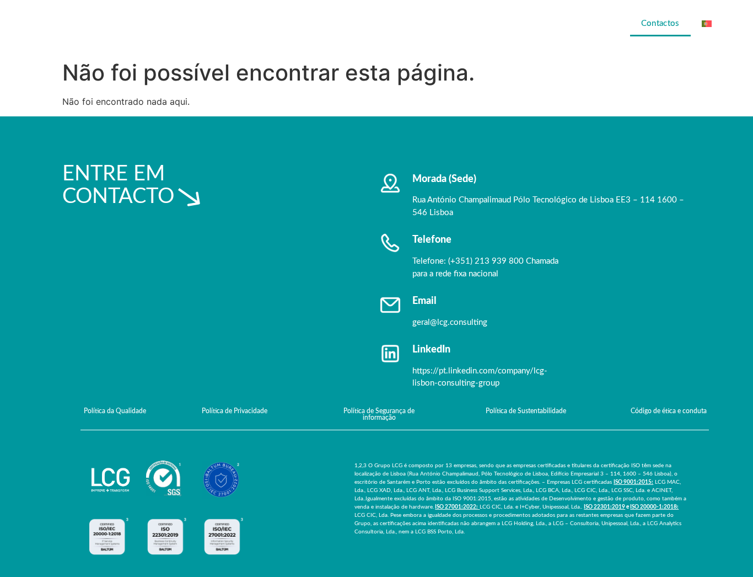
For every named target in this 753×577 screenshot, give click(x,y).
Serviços (401, 23)
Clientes (454, 23)
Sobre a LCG (339, 23)
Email (424, 301)
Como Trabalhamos (527, 23)
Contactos (660, 23)
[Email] (390, 305)
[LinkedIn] (390, 353)
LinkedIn (431, 350)
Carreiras (602, 23)
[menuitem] (715, 23)
